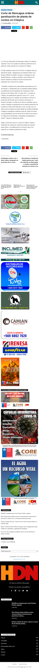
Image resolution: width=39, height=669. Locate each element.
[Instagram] (16, 591)
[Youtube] (27, 591)
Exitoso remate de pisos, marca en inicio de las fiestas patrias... (25, 622)
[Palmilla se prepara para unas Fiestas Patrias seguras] (5, 605)
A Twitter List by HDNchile (8, 542)
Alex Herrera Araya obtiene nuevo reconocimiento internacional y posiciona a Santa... (22, 614)
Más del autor (26, 172)
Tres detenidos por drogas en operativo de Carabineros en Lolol (6, 186)
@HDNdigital (19, 559)
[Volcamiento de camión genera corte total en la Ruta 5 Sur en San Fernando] (32, 179)
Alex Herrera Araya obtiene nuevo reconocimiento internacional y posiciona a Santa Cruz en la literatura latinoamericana (18, 517)
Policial (10, 10)
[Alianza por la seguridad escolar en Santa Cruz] (19, 179)
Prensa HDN (7, 23)
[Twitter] (24, 591)
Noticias (4, 10)
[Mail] (20, 591)
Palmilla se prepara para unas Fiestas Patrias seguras (16, 513)
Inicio (2, 6)
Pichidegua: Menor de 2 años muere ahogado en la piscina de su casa (9, 160)
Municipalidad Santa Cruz (8, 646)
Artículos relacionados (15, 172)
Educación (4, 643)
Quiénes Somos (23, 664)
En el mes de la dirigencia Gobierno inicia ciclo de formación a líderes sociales (18, 533)
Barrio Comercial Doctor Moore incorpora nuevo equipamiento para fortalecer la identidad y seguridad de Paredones (19, 527)
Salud (2, 649)
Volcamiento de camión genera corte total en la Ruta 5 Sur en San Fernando (31, 186)
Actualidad (4, 640)
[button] (36, 2)
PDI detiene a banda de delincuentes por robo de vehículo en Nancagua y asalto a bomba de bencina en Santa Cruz (29, 162)
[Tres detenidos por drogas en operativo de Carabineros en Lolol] (7, 179)
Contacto (14, 664)
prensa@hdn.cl (26, 587)
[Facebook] (12, 591)
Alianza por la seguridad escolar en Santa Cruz (19, 186)
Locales (3, 655)
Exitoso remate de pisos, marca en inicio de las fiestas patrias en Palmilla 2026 (19, 522)
